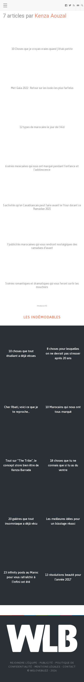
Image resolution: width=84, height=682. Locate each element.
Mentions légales (47, 666)
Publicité (46, 662)
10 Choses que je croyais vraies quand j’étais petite (42, 48)
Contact (69, 666)
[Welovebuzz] (17, 5)
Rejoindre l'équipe (23, 662)
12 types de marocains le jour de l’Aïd (42, 127)
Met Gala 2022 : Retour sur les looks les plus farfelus (42, 88)
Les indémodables (42, 317)
